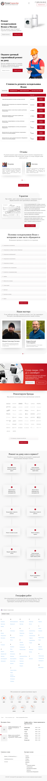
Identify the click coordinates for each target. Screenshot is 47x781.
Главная (27, 755)
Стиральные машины (31, 765)
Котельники (12, 653)
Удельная (31, 658)
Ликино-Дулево (13, 670)
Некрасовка (22, 633)
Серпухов (31, 633)
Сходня (30, 642)
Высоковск (3, 637)
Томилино (31, 649)
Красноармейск (13, 658)
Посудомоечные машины (32, 768)
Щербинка (40, 649)
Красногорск (12, 661)
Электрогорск (41, 655)
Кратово (12, 663)
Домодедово (3, 661)
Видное (2, 633)
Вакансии (27, 760)
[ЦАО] (4, 698)
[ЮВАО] (35, 698)
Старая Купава (32, 640)
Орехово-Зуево (23, 649)
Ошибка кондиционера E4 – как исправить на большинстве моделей (14, 727)
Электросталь (41, 658)
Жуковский (12, 624)
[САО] (12, 698)
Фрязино (40, 621)
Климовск (12, 646)
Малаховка (22, 621)
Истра (11, 639)
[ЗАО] (23, 707)
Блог (26, 763)
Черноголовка (41, 637)
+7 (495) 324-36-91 (40, 2)
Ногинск (21, 635)
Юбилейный (40, 667)
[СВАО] (20, 698)
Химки (39, 628)
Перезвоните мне (41, 4)
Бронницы (3, 624)
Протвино (22, 661)
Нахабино (22, 630)
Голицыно (3, 644)
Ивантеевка (12, 637)
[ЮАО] (43, 698)
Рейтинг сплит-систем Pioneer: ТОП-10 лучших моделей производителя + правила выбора (14, 736)
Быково (2, 626)
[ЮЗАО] (14, 707)
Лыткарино (12, 678)
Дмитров (2, 656)
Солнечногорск (32, 635)
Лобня (11, 672)
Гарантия (27, 757)
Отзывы (27, 759)
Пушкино (21, 663)
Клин (11, 649)
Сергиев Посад (32, 630)
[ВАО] (27, 698)
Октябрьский (22, 647)
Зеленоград (12, 630)
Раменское (31, 621)
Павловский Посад (23, 656)
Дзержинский (3, 653)
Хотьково (40, 630)
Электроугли (40, 660)
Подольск (21, 658)
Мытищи (21, 624)
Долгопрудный (4, 658)
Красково (12, 656)
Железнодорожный (14, 621)
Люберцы (12, 681)
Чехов (39, 639)
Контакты (27, 762)
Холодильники (29, 766)
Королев (12, 651)
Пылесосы (29, 770)
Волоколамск (3, 635)
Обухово (21, 642)
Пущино (21, 665)
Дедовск (2, 651)
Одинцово (22, 644)
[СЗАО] (33, 707)
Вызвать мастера (41, 99)
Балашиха (3, 621)
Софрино (31, 637)
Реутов (30, 624)
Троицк (30, 651)
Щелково (40, 646)
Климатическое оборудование (32, 771)
